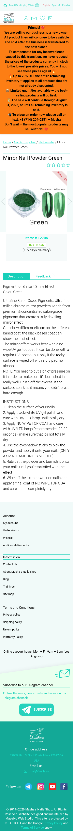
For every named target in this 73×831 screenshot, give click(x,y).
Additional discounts (16, 545)
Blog (6, 579)
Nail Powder (46, 142)
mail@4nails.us (39, 771)
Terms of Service (32, 827)
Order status (11, 530)
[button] (70, 201)
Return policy (11, 629)
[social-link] (28, 787)
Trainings (9, 586)
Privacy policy (11, 614)
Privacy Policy (53, 823)
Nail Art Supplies (25, 142)
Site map (8, 594)
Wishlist (8, 537)
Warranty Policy (13, 637)
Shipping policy (12, 622)
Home (7, 142)
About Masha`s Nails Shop (19, 571)
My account (10, 523)
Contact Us (10, 564)
